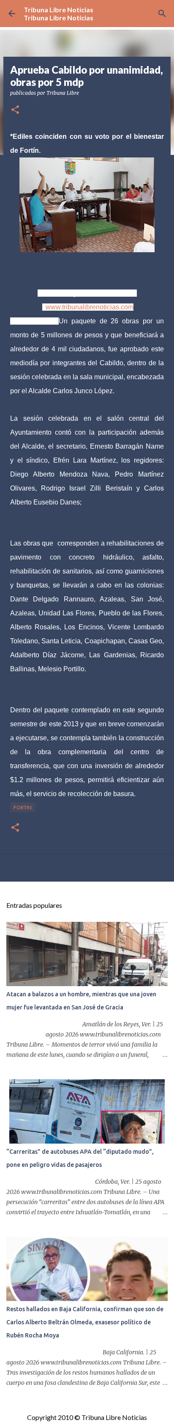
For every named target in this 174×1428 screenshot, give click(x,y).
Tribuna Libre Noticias (58, 10)
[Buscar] (162, 13)
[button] (15, 110)
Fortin (23, 807)
